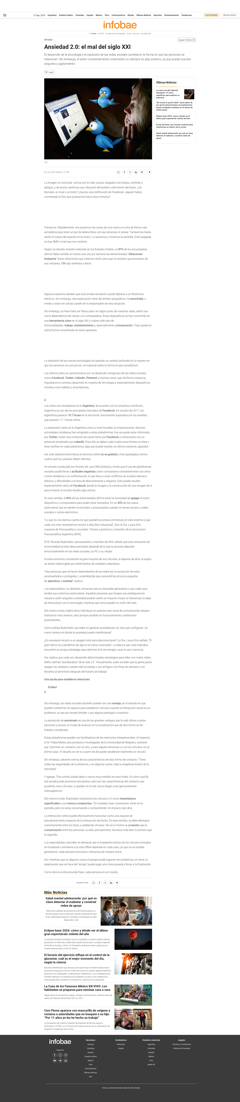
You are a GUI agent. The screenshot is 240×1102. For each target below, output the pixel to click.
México (99, 15)
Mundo (131, 15)
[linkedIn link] (66, 1061)
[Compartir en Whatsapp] (118, 172)
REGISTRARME (211, 15)
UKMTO (101, 34)
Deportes (158, 15)
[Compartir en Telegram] (141, 172)
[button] (4, 15)
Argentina (52, 15)
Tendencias (186, 15)
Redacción (121, 1044)
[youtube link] (55, 1061)
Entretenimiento (171, 15)
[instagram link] (66, 1055)
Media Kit (151, 1065)
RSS (90, 1077)
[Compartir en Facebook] (124, 172)
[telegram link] (60, 1061)
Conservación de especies (115, 34)
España (90, 15)
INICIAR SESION (229, 15)
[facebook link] (55, 1055)
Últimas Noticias (143, 15)
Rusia (129, 34)
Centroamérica (118, 15)
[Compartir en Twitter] (130, 172)
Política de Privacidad (181, 1048)
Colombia (79, 15)
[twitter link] (60, 1055)
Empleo (121, 1048)
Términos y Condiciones (181, 1044)
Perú (107, 15)
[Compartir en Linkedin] (136, 172)
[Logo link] (120, 24)
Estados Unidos (66, 15)
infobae (48, 40)
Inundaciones (145, 34)
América (90, 1044)
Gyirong (136, 34)
